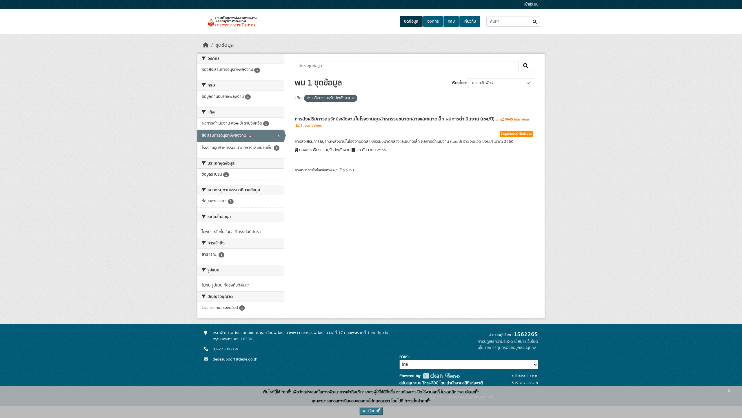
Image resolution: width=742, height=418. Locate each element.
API (335, 170)
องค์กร (433, 21)
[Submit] (535, 22)
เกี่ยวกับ (470, 21)
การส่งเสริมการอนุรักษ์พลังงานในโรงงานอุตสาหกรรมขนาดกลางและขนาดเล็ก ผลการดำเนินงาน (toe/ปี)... (397, 119)
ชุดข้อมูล (411, 21)
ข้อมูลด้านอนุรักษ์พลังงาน (516, 134)
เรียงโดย (459, 83)
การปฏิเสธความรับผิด (495, 342)
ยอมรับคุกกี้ (371, 411)
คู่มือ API (351, 170)
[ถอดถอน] (353, 98)
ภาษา (404, 357)
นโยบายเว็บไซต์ (526, 342)
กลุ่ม (451, 21)
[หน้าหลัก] (206, 45)
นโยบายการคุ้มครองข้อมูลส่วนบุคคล (507, 348)
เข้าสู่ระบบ (531, 4)
